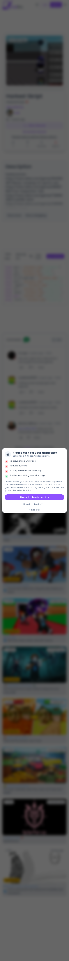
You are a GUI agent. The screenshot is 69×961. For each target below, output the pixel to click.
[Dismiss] (64, 451)
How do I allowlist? (33, 504)
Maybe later (34, 510)
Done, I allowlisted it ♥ (34, 497)
